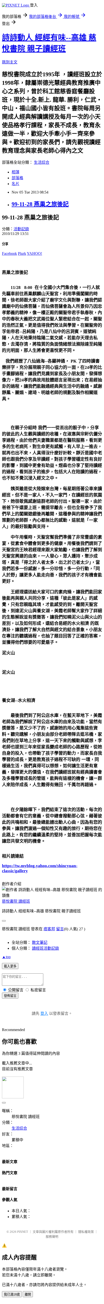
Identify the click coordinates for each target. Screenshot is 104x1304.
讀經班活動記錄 (45, 948)
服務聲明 (52, 1236)
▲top (6, 957)
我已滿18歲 (12, 1294)
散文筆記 (39, 942)
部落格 (17, 178)
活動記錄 (21, 229)
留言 (60, 929)
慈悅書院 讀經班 (16, 901)
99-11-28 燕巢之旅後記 (40, 204)
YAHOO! (34, 253)
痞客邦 (49, 929)
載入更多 (10, 966)
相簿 (15, 172)
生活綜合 (41, 162)
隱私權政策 (86, 1232)
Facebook (9, 253)
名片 (15, 184)
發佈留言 (10, 996)
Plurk (22, 253)
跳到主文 (9, 62)
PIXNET (22, 1232)
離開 (28, 1294)
